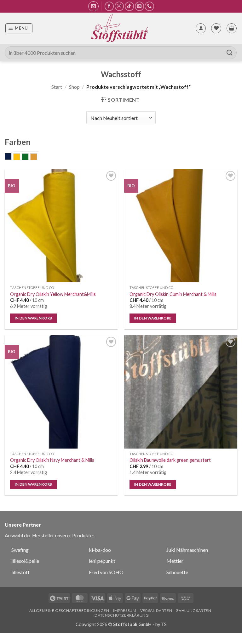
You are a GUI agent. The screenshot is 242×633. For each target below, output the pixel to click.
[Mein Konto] (201, 28)
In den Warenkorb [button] (33, 318)
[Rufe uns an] (149, 6)
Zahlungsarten (193, 610)
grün (28, 157)
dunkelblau (11, 157)
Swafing (20, 550)
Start (56, 87)
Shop (74, 87)
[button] (93, 6)
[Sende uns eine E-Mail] (139, 6)
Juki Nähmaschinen (187, 550)
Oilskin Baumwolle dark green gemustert (170, 460)
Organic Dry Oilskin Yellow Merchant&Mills (53, 294)
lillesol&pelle (25, 561)
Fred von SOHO (106, 572)
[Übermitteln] (229, 53)
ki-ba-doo (100, 550)
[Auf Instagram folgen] (119, 6)
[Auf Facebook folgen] (109, 6)
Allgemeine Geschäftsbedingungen (69, 610)
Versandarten (156, 610)
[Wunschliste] (216, 28)
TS (164, 624)
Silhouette (177, 572)
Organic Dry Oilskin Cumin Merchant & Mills (173, 294)
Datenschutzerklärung (122, 615)
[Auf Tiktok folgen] (129, 6)
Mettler (174, 561)
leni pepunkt (102, 561)
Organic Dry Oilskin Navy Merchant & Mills (52, 460)
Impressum (124, 610)
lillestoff (20, 572)
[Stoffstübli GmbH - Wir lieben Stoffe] (119, 28)
